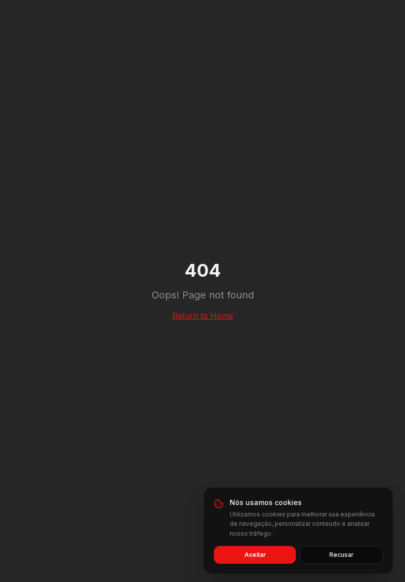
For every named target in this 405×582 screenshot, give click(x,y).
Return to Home (202, 316)
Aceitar (255, 554)
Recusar (341, 554)
